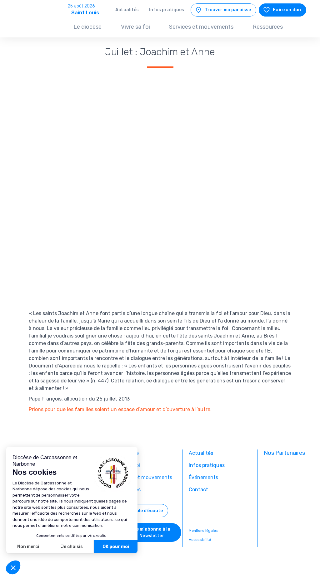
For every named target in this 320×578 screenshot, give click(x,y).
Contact (198, 490)
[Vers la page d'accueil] (35, 24)
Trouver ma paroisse (228, 9)
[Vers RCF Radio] (285, 531)
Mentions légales (203, 531)
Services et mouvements (201, 26)
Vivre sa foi (135, 26)
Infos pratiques (166, 9)
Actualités (127, 9)
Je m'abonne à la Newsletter (151, 532)
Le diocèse (87, 26)
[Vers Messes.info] (285, 489)
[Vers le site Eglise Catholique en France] (285, 469)
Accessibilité (200, 540)
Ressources (268, 26)
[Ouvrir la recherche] (299, 27)
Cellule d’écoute (145, 510)
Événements (203, 477)
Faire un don (287, 9)
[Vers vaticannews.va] (285, 510)
